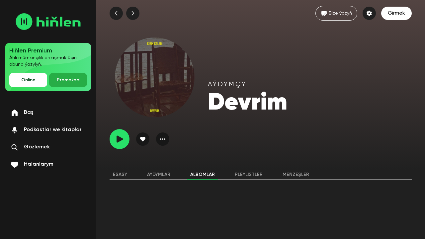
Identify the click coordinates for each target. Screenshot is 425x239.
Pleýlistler (249, 174)
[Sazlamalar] (369, 13)
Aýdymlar (158, 174)
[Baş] (48, 21)
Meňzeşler (296, 174)
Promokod (68, 80)
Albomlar (202, 174)
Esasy (120, 174)
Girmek (396, 13)
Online (28, 80)
